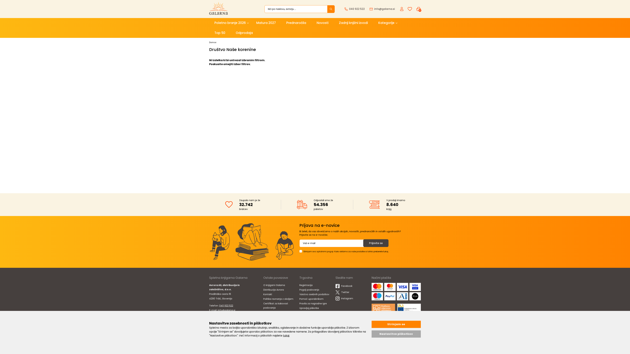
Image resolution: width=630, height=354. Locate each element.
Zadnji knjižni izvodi (353, 23)
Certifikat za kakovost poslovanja (275, 305)
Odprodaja (244, 33)
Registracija (306, 285)
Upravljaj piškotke (309, 308)
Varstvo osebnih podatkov (314, 294)
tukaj (286, 335)
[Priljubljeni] (410, 9)
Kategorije (386, 23)
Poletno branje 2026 (230, 23)
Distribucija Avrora (273, 289)
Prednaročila (296, 23)
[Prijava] (402, 8)
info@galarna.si (226, 310)
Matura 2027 (266, 23)
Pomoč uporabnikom (311, 299)
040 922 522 (226, 305)
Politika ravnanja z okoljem (278, 299)
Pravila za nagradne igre (313, 303)
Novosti (322, 23)
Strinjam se (396, 324)
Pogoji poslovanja (309, 289)
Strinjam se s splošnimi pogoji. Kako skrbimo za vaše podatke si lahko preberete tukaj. (346, 251)
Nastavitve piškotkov (396, 334)
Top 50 (219, 33)
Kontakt (267, 294)
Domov (212, 42)
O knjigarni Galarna (274, 285)
